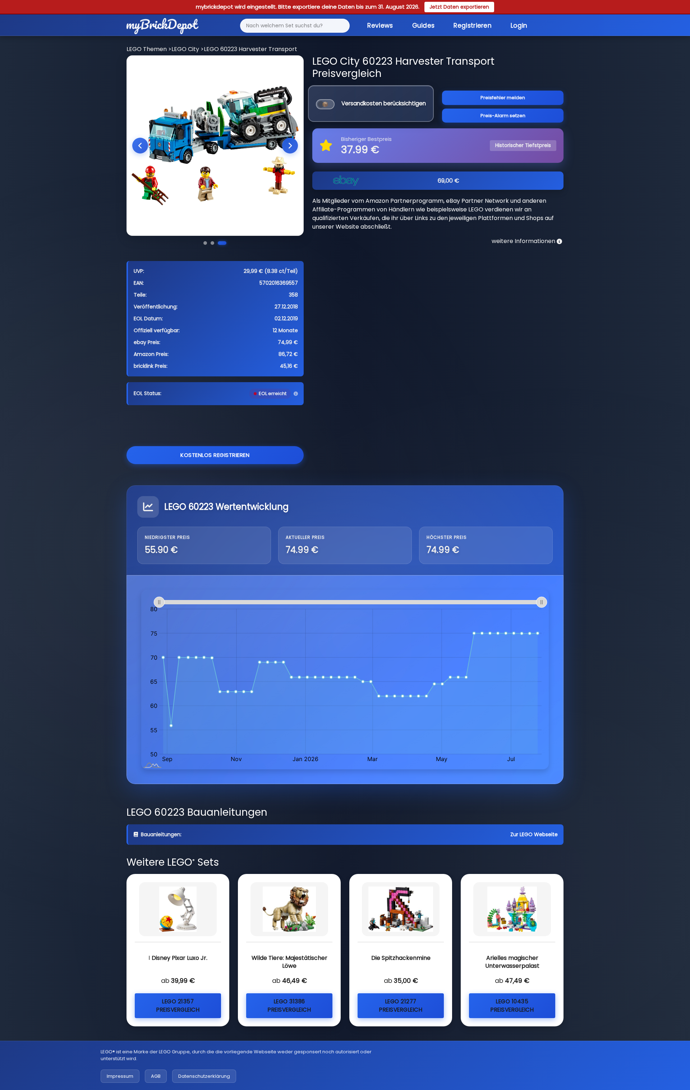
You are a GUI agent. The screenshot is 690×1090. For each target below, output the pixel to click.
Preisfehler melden (502, 97)
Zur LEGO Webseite (534, 834)
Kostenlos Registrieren (214, 455)
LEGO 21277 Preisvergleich (400, 1005)
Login (519, 25)
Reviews (380, 25)
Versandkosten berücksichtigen (383, 103)
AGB (156, 1076)
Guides (423, 25)
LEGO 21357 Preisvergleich (177, 1005)
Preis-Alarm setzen (502, 115)
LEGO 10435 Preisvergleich (512, 1005)
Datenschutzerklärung (204, 1076)
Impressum (120, 1076)
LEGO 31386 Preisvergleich (289, 1005)
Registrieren (473, 25)
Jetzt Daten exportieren (459, 6)
